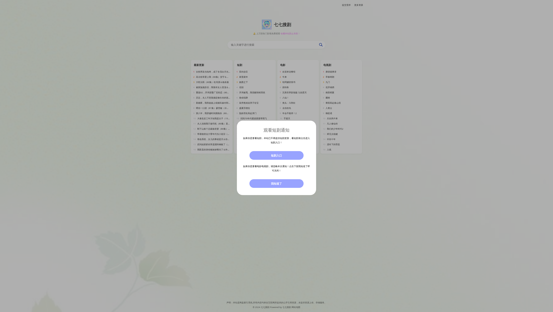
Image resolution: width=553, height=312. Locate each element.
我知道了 (276, 183)
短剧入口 (276, 155)
